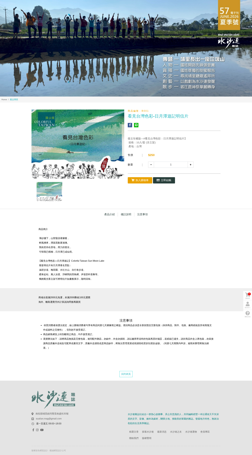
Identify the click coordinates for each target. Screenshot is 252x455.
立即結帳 (166, 180)
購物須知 (248, 316)
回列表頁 (126, 374)
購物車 (247, 296)
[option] (126, 48)
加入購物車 (142, 180)
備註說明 (126, 214)
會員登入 (248, 307)
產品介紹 (109, 214)
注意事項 (142, 214)
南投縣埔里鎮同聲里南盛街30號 (52, 413)
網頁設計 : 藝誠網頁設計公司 (53, 450)
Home (4, 99)
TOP (243, 392)
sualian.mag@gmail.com (49, 418)
